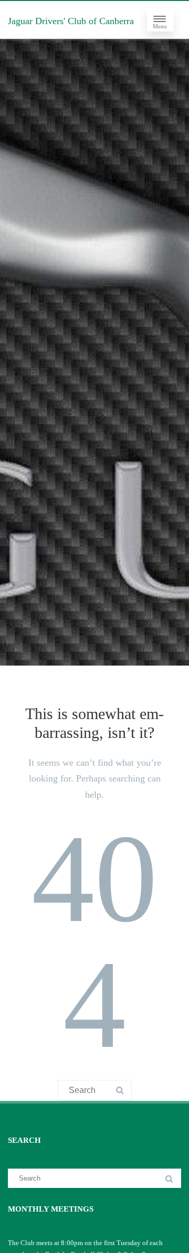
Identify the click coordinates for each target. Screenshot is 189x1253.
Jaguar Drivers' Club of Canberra (71, 21)
